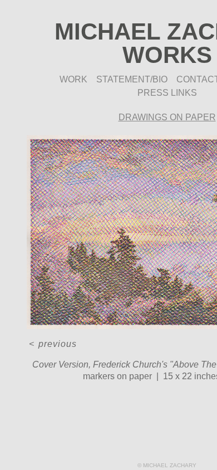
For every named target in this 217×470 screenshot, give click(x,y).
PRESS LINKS (167, 92)
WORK (73, 79)
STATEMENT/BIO (131, 79)
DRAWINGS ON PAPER (167, 117)
